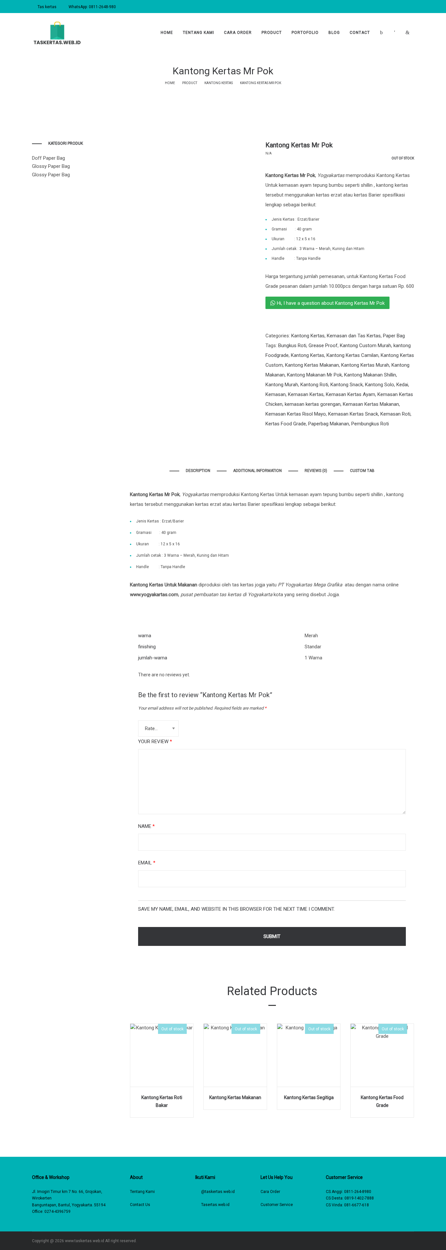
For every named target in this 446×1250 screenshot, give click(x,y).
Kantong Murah (281, 385)
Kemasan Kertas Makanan (371, 404)
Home (170, 83)
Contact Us (140, 1204)
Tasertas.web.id (215, 1204)
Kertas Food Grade (285, 424)
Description (198, 470)
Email (146, 863)
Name (146, 826)
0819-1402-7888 (359, 1198)
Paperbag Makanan (328, 424)
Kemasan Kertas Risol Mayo (295, 414)
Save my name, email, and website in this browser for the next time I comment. (236, 909)
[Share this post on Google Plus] (287, 437)
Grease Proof (323, 345)
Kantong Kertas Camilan (352, 355)
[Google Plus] (412, 1241)
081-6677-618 (356, 1205)
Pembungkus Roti (370, 424)
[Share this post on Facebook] (267, 437)
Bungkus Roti (292, 345)
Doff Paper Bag (48, 158)
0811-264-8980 (357, 1191)
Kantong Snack (346, 385)
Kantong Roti (314, 385)
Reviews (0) (316, 470)
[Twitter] (403, 1241)
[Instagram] (393, 1241)
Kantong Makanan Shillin (370, 375)
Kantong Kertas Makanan (312, 365)
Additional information (257, 470)
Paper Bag (394, 336)
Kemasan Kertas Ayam (350, 394)
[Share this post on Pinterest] (296, 437)
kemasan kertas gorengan (313, 404)
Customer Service (277, 1204)
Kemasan (275, 394)
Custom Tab (362, 470)
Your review (155, 741)
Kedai (402, 385)
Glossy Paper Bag (51, 166)
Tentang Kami (142, 1191)
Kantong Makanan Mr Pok (314, 375)
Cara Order (270, 1191)
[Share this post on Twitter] (277, 437)
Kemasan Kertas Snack (353, 414)
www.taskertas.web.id (84, 1241)
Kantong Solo (379, 385)
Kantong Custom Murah (365, 345)
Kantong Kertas (218, 83)
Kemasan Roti (395, 414)
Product (189, 83)
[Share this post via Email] (306, 437)
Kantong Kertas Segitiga (309, 1097)
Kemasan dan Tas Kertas (354, 336)
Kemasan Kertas (306, 394)
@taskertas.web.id (218, 1191)
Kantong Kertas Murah (365, 365)
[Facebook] (384, 1241)
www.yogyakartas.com (154, 594)
